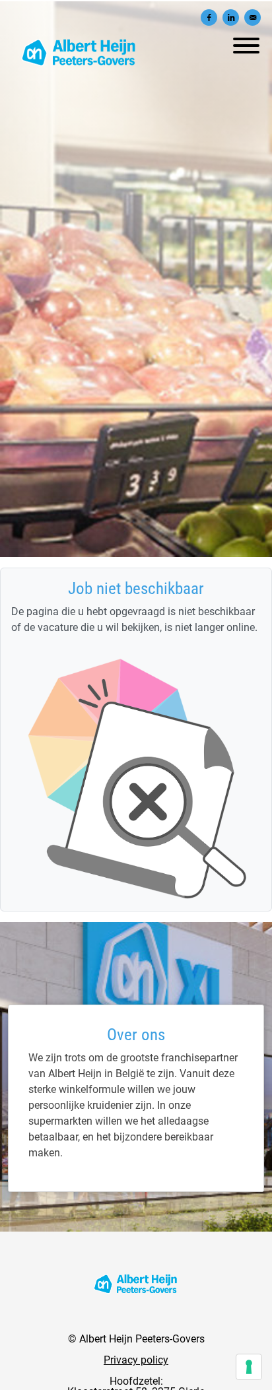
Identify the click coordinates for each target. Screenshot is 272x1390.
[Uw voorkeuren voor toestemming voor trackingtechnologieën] (248, 1366)
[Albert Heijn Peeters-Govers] (136, 1283)
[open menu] (245, 42)
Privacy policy (136, 1360)
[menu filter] (136, 0)
